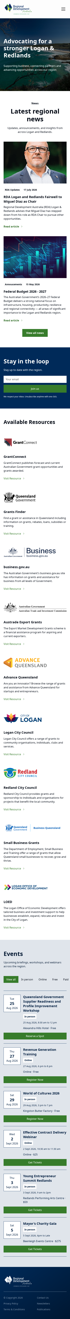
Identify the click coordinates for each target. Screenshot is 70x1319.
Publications (43, 1309)
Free (55, 979)
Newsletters (43, 1303)
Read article (11, 226)
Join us (35, 389)
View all (11, 979)
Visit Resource (12, 478)
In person (27, 979)
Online (43, 979)
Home (8, 21)
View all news (35, 333)
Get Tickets (35, 1162)
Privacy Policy (11, 1303)
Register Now (35, 1079)
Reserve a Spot (35, 1036)
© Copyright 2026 (13, 1297)
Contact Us (11, 45)
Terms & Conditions (14, 1309)
